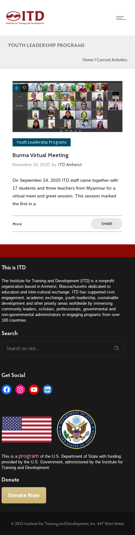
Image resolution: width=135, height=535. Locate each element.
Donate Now (24, 495)
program (29, 455)
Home (88, 60)
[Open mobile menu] (122, 18)
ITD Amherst (70, 164)
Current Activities (112, 60)
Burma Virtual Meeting (41, 155)
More (17, 224)
